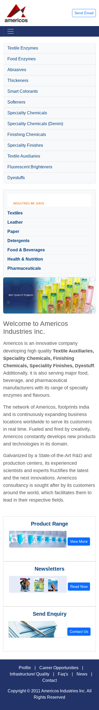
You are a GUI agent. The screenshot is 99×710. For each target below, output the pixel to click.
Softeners (16, 102)
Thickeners (17, 80)
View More (79, 541)
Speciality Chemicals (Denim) (35, 123)
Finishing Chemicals (26, 134)
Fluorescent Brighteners (29, 167)
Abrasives (16, 69)
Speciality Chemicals (27, 113)
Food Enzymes (21, 59)
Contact (49, 680)
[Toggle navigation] (10, 31)
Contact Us (79, 631)
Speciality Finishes (25, 145)
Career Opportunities (58, 667)
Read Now (79, 586)
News (82, 674)
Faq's (63, 674)
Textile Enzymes (22, 48)
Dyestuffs (16, 177)
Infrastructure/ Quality (29, 674)
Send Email (83, 13)
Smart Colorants (22, 91)
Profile (25, 667)
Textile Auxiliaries (23, 156)
